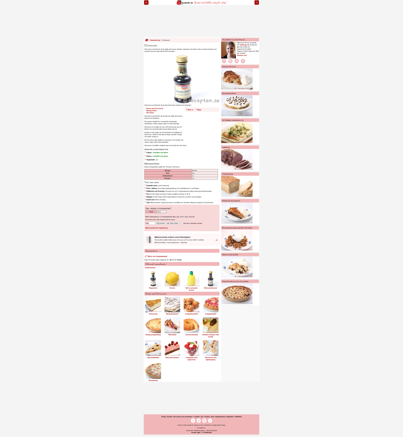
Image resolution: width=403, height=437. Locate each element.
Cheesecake (153, 314)
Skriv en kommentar (157, 256)
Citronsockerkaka (191, 335)
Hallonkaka (172, 335)
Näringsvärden (151, 110)
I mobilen (197, 417)
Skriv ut (190, 110)
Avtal (212, 417)
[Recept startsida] (185, 4)
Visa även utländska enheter (192, 223)
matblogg (243, 45)
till (168, 223)
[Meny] (146, 2)
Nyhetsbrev (230, 417)
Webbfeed (238, 417)
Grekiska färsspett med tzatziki (210, 336)
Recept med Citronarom (154, 108)
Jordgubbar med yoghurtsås (191, 358)
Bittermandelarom (210, 288)
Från (147, 223)
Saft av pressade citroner (192, 289)
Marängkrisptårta (172, 314)
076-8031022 (208, 432)
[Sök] (256, 2)
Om (202, 417)
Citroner (172, 288)
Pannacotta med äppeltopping (211, 358)
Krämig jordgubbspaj (153, 335)
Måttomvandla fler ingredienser (156, 228)
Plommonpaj (153, 380)
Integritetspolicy (220, 417)
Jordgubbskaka (210, 314)
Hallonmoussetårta (172, 357)
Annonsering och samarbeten (182, 417)
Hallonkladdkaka (153, 357)
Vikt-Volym (150, 113)
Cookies (207, 417)
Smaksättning (155, 40)
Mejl (198, 432)
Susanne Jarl (242, 55)
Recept (164, 417)
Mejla (199, 110)
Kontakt (169, 417)
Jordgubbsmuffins (191, 314)
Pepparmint (153, 288)
